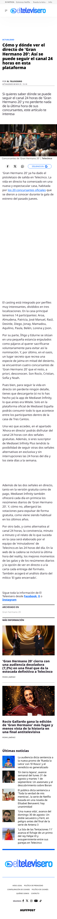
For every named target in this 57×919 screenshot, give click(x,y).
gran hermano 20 (11, 612)
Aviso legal (17, 886)
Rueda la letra (39, 2)
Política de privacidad (33, 886)
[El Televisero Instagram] (31, 901)
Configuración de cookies (18, 889)
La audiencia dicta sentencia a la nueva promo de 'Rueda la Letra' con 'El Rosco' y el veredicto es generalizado (35, 762)
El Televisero (14, 81)
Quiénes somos (22, 893)
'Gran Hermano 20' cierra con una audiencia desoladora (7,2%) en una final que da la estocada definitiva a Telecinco (27, 666)
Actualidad (8, 40)
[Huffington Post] (28, 910)
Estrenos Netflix (23, 2)
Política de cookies (40, 889)
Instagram (9, 599)
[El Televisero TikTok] (41, 901)
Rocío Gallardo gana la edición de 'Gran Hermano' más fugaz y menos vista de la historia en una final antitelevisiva (27, 726)
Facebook (30, 596)
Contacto (35, 893)
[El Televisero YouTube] (36, 901)
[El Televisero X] (27, 901)
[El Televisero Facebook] (23, 901)
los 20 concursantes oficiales (27, 190)
